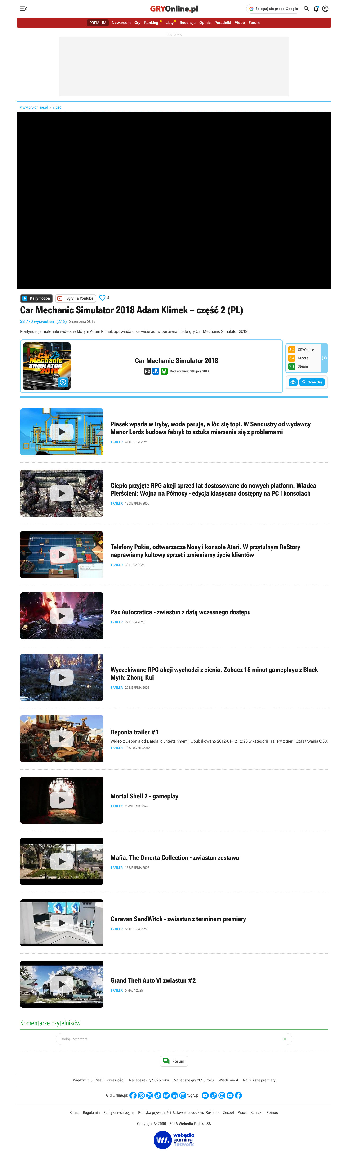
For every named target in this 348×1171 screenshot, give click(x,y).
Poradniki (222, 22)
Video (240, 22)
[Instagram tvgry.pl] (221, 1095)
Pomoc (272, 1112)
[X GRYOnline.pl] (149, 1095)
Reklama (212, 1112)
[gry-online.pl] (174, 9)
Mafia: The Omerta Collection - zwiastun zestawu (174, 861)
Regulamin (91, 1112)
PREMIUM (97, 22)
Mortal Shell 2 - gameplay (174, 800)
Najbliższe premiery (259, 1080)
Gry (137, 22)
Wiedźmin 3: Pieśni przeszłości (98, 1080)
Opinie (205, 22)
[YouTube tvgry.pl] (205, 1095)
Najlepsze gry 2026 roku (149, 1080)
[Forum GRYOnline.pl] (182, 1095)
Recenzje (188, 22)
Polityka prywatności (154, 1112)
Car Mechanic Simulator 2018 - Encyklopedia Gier (151, 366)
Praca (242, 1112)
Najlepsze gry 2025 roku (194, 1080)
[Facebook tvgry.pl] (238, 1095)
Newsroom (121, 22)
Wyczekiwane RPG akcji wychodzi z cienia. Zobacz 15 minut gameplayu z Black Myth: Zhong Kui (174, 677)
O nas (74, 1112)
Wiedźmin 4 (228, 1080)
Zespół (228, 1112)
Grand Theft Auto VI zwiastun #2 (174, 984)
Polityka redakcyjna (118, 1112)
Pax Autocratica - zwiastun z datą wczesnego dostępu (174, 616)
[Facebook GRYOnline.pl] (133, 1095)
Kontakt (256, 1112)
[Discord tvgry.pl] (230, 1095)
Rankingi (151, 22)
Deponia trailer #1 (174, 738)
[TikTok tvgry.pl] (213, 1095)
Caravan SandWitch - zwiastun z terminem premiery (174, 922)
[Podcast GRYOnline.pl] (166, 1095)
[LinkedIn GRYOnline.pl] (174, 1095)
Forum (254, 22)
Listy (169, 22)
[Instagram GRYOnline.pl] (141, 1095)
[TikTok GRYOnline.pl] (157, 1095)
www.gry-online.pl (34, 107)
